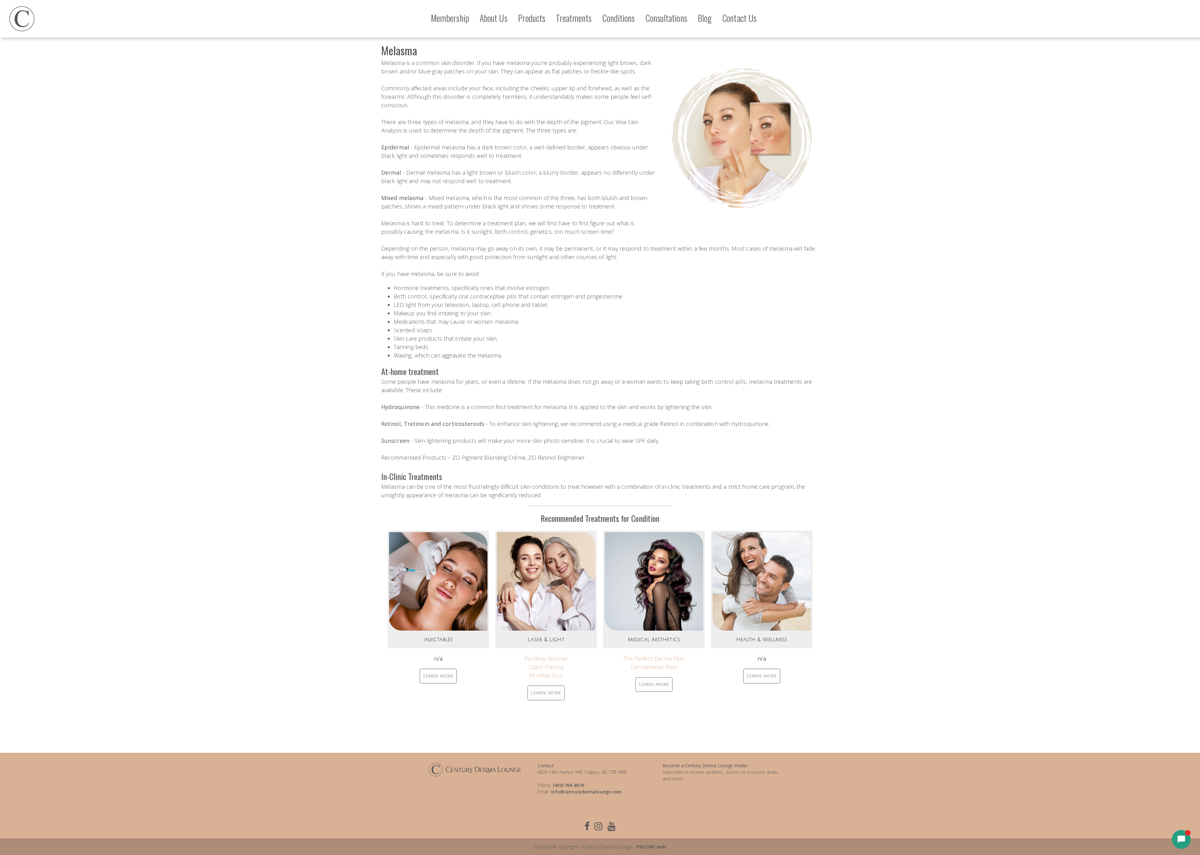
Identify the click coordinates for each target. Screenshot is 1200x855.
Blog (705, 18)
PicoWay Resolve (546, 658)
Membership (450, 18)
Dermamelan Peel (654, 667)
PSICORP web (651, 846)
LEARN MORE (438, 676)
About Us (494, 18)
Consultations (666, 18)
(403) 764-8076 (568, 785)
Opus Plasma (546, 667)
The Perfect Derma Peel (653, 658)
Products (532, 18)
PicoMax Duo (546, 675)
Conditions (618, 18)
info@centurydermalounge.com (586, 792)
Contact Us (739, 18)
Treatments (574, 18)
